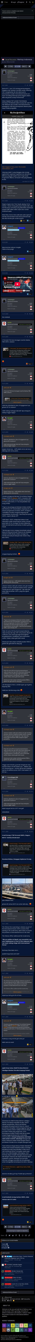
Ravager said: (7, 488)
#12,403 (31, 242)
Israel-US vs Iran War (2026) (16, 1284)
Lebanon (14, 498)
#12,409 (31, 470)
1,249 (30, 423)
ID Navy (6, 1261)
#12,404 (31, 273)
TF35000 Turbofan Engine (14, 1264)
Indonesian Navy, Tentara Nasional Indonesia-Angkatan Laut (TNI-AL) (19, 1257)
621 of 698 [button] (17, 66)
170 (31, 782)
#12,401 (31, 85)
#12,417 (31, 973)
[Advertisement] (17, 38)
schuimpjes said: (8, 436)
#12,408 (31, 432)
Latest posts (6, 1253)
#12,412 (31, 663)
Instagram (5, 1247)
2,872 (30, 327)
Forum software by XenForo (13, 1335)
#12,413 (31, 725)
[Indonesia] (3, 59)
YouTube (4, 1246)
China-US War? (13, 1277)
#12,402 (31, 200)
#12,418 (31, 1016)
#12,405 (31, 314)
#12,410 (31, 573)
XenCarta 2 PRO (4, 1339)
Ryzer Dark (9, 1297)
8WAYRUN (19, 1339)
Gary (4, 62)
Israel (4, 500)
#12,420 (31, 1193)
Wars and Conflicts (9, 1274)
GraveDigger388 (12, 777)
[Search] (29, 2)
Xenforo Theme (8, 1338)
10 (27, 233)
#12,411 (31, 612)
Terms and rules (16, 1299)
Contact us (6, 1299)
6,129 (30, 233)
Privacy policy (26, 1299)
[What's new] (26, 2)
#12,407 (31, 383)
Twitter (4, 1244)
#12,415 (31, 831)
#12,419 (31, 1064)
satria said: (6, 387)
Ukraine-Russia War (14, 1271)
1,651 (30, 76)
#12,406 (31, 336)
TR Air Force (8, 1268)
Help (5, 1300)
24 (27, 327)
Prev (11, 66)
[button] (2, 2)
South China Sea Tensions (11, 1280)
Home (10, 1300)
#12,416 (31, 923)
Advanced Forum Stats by (15, 1337)
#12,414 (31, 791)
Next (23, 66)
